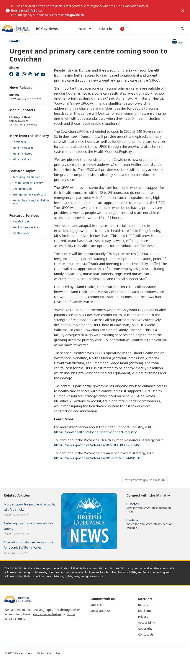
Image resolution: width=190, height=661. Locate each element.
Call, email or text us (47, 614)
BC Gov (143, 605)
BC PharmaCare (22, 233)
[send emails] (43, 74)
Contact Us (145, 634)
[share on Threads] (30, 74)
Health (15, 41)
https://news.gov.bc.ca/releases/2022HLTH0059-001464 (97, 445)
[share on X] (17, 74)
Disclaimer (145, 611)
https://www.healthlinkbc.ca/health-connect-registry (95, 432)
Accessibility (146, 622)
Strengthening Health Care (29, 194)
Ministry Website (23, 147)
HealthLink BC (21, 221)
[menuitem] (109, 604)
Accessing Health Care (26, 177)
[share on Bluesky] (36, 74)
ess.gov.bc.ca (74, 15)
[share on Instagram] (24, 74)
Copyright (145, 628)
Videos (133, 520)
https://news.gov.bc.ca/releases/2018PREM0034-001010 (97, 458)
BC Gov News (47, 28)
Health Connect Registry (28, 183)
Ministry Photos (22, 153)
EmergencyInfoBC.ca (26, 10)
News (84, 29)
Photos (133, 504)
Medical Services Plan (26, 227)
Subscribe (106, 29)
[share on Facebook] (11, 74)
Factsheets (19, 142)
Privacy (143, 617)
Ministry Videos (22, 159)
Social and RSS (100, 611)
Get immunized (22, 188)
